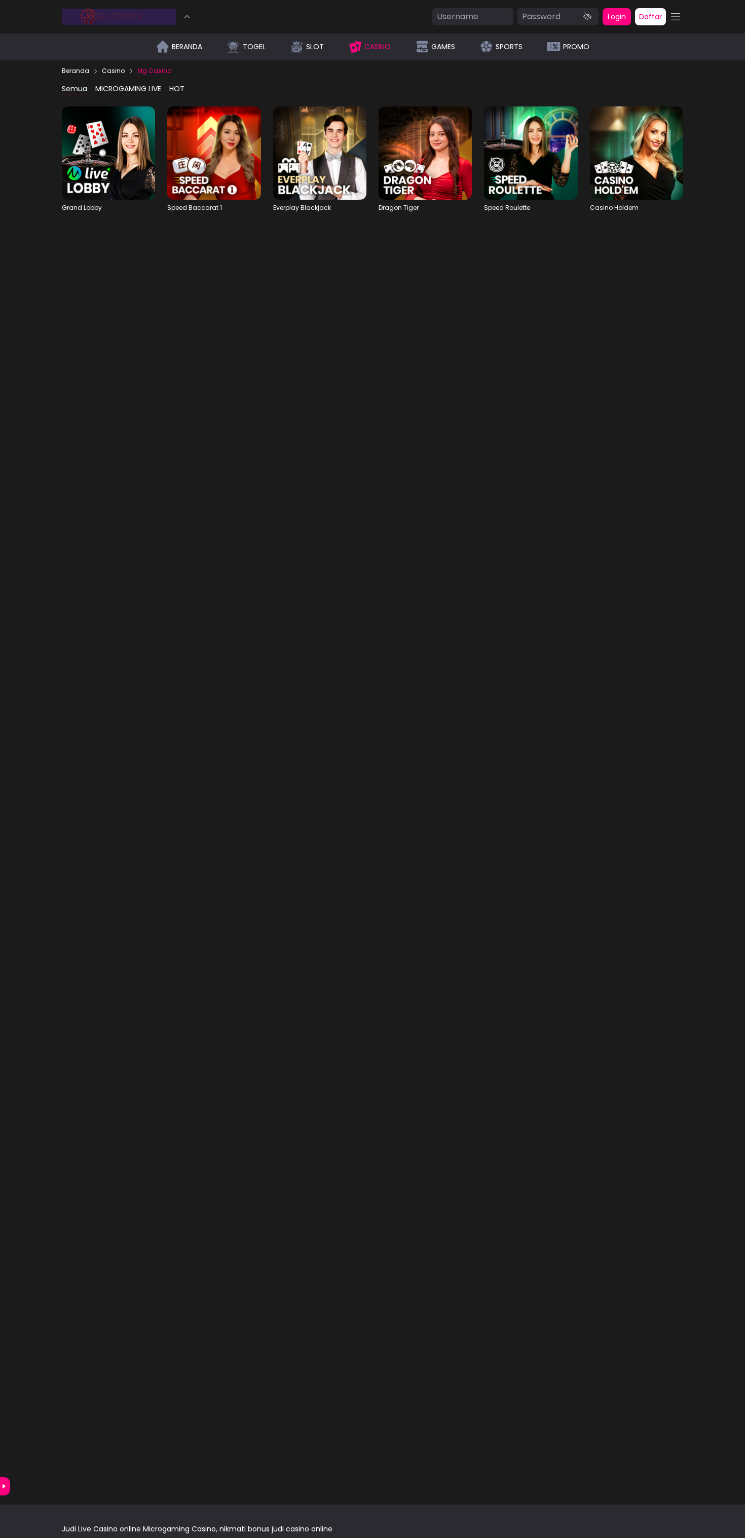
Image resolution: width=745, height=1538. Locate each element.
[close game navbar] (187, 17)
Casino (113, 71)
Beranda (75, 71)
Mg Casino (154, 71)
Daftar (650, 17)
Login (617, 17)
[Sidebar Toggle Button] (675, 16)
